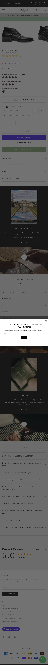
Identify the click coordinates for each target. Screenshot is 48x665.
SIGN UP (24, 337)
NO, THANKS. (24, 340)
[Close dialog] (46, 321)
